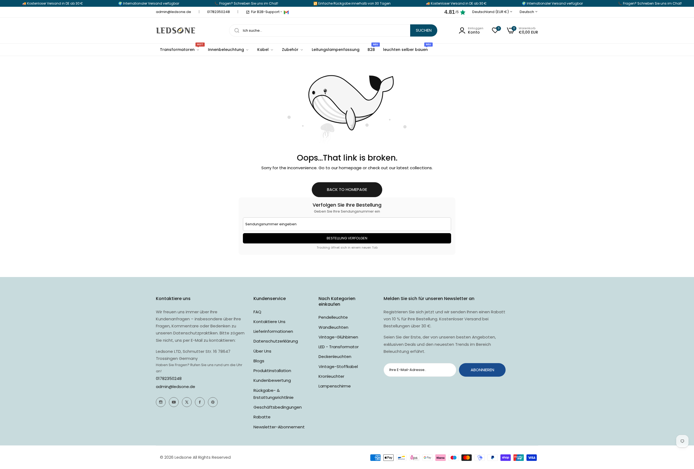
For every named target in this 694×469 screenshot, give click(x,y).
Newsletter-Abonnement (279, 427)
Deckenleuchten (335, 356)
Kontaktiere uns (269, 321)
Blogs (258, 361)
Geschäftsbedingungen (277, 407)
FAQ (257, 312)
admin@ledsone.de (175, 386)
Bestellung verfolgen (347, 238)
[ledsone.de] (175, 30)
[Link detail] (161, 402)
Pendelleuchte (333, 317)
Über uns (262, 351)
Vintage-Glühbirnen (338, 337)
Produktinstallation (272, 370)
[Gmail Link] (286, 12)
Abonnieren (482, 370)
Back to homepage (347, 189)
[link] (228, 50)
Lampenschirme (335, 386)
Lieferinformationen (273, 331)
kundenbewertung (272, 380)
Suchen (424, 30)
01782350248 (169, 378)
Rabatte (262, 417)
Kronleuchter (331, 376)
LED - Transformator (339, 347)
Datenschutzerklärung (275, 341)
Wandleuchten (333, 327)
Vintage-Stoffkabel (338, 366)
